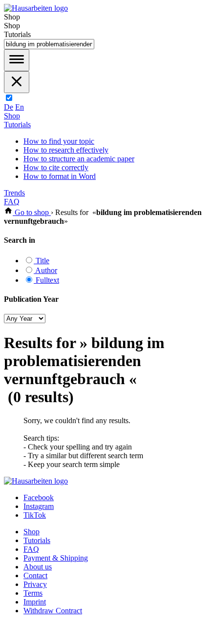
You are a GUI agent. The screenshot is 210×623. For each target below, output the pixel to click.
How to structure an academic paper (78, 159)
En (19, 107)
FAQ (12, 201)
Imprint (34, 602)
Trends (14, 193)
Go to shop (32, 212)
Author (45, 270)
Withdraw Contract (52, 610)
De (8, 107)
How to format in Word (59, 176)
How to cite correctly (55, 167)
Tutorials (17, 124)
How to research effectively (65, 150)
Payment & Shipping (55, 558)
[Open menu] (16, 60)
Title (41, 260)
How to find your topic (58, 141)
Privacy (35, 584)
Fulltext (46, 280)
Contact (35, 575)
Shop (12, 116)
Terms (32, 593)
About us (37, 567)
